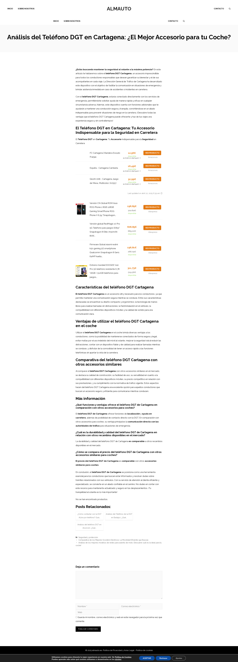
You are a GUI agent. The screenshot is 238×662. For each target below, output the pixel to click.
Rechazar (163, 658)
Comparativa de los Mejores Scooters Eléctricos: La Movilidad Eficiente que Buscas (113, 540)
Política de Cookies (123, 657)
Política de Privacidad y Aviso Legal (119, 650)
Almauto (119, 9)
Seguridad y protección (88, 537)
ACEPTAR (147, 658)
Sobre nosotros (26, 9)
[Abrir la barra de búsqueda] (229, 8)
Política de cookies (144, 650)
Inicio (10, 9)
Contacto (219, 9)
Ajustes (179, 658)
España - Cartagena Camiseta (104, 168)
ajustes (118, 659)
